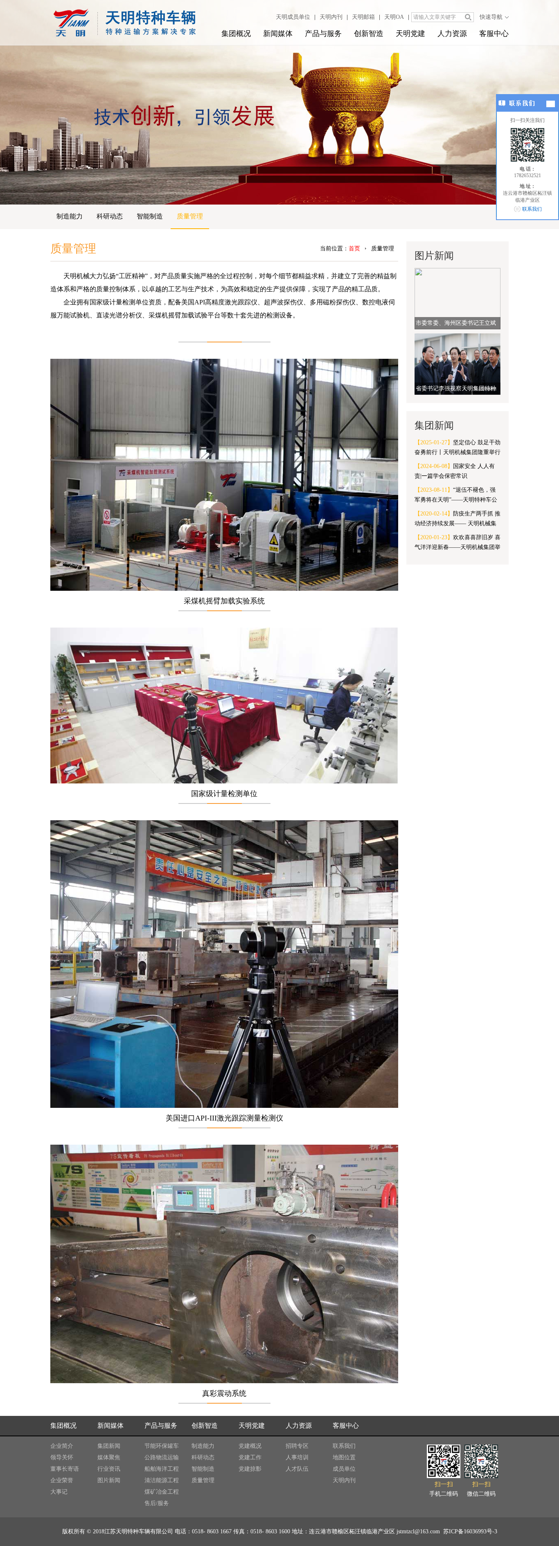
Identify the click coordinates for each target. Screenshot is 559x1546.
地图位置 (344, 1457)
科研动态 (110, 216)
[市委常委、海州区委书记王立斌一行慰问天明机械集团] (457, 298)
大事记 (59, 1492)
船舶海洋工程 (161, 1469)
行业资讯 (108, 1469)
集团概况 (236, 33)
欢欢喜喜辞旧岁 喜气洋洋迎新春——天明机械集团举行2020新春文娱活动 (457, 543)
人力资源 (452, 33)
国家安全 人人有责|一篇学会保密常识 (455, 471)
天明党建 (410, 33)
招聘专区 (297, 1446)
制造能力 (69, 216)
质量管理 (190, 216)
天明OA (394, 17)
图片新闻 (108, 1480)
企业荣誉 (61, 1480)
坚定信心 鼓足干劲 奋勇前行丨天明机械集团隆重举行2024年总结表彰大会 (457, 448)
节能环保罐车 (161, 1446)
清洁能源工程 (161, 1480)
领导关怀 (61, 1457)
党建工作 (250, 1457)
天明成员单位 (293, 17)
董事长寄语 (64, 1469)
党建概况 (250, 1446)
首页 (354, 248)
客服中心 (494, 33)
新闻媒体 (278, 33)
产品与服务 (323, 33)
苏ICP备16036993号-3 (469, 1531)
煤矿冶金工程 (161, 1492)
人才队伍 (297, 1469)
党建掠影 (250, 1469)
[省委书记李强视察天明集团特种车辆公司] (457, 363)
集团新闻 (108, 1446)
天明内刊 (331, 17)
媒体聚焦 (108, 1457)
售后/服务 (156, 1503)
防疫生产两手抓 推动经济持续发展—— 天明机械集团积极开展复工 (457, 520)
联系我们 (344, 1446)
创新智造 (368, 33)
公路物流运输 (161, 1457)
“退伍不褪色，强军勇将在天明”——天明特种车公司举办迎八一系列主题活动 (456, 496)
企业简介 (61, 1446)
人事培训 (297, 1457)
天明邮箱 (363, 17)
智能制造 (150, 216)
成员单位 (344, 1469)
